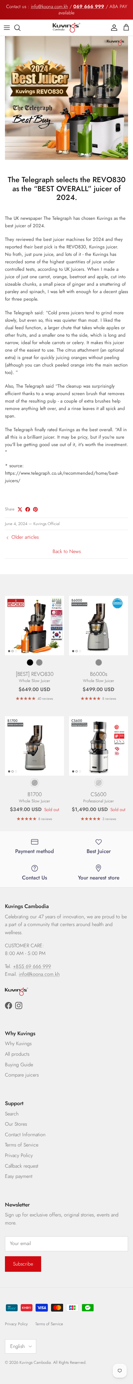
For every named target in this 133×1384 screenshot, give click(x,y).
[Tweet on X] (20, 509)
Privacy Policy (19, 1155)
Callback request (21, 1165)
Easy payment (18, 1176)
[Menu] (7, 28)
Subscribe (23, 1263)
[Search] (20, 28)
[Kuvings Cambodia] (66, 28)
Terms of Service (21, 1144)
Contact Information (25, 1134)
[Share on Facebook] (27, 509)
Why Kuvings (18, 1043)
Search (12, 1113)
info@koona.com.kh (49, 6)
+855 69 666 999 (32, 966)
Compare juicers (22, 1074)
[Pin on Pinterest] (35, 509)
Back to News (67, 551)
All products (17, 1054)
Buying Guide (19, 1064)
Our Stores (16, 1124)
